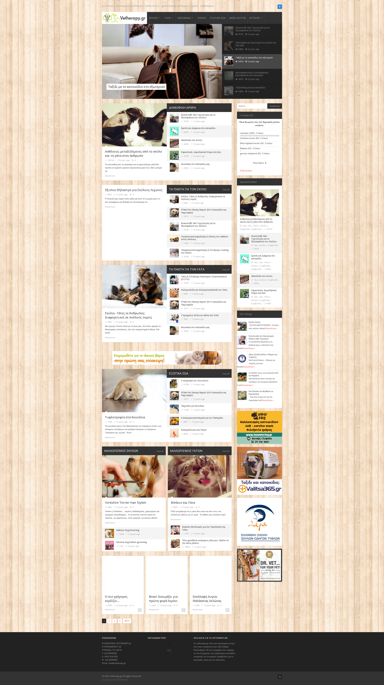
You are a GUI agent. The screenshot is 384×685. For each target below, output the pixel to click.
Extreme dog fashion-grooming (131, 542)
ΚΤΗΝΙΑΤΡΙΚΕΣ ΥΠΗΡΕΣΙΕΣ (129, 6)
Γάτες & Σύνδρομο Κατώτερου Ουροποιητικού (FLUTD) (204, 278)
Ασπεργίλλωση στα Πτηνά (193, 429)
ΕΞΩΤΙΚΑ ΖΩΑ (218, 18)
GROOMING (184, 18)
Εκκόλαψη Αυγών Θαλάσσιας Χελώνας (207, 599)
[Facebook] (280, 6)
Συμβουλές (245, 229)
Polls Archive (246, 170)
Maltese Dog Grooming (127, 530)
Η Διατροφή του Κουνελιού (194, 380)
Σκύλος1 (264, 225)
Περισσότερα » (271, 328)
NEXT (127, 621)
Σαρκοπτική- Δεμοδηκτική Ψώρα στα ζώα (201, 152)
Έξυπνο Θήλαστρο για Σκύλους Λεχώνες (134, 190)
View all (225, 189)
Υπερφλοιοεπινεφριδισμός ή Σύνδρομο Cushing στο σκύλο (204, 251)
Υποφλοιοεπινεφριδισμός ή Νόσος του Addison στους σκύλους (204, 238)
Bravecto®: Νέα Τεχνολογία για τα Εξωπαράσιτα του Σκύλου (198, 116)
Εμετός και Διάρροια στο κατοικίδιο (198, 128)
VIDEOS (202, 18)
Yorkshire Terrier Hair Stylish (125, 503)
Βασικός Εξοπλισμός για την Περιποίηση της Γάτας (203, 528)
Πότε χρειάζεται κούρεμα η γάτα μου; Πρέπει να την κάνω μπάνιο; (205, 541)
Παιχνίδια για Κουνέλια (192, 405)
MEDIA (195, 6)
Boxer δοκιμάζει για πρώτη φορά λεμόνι (163, 599)
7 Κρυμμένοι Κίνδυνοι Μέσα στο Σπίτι (200, 315)
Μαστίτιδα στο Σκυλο (191, 140)
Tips (245, 225)
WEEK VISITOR (237, 18)
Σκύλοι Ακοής (254, 322)
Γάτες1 (256, 225)
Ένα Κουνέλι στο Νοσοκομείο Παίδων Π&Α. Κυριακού (261, 337)
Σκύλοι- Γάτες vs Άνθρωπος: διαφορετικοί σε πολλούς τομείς (203, 197)
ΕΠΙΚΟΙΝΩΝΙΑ (207, 6)
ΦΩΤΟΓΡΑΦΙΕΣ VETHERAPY (175, 6)
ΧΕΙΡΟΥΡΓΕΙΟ (152, 6)
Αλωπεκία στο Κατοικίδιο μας (195, 164)
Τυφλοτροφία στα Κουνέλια (125, 417)
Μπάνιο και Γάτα (183, 503)
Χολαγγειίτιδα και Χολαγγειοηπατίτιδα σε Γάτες (204, 289)
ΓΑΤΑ (168, 18)
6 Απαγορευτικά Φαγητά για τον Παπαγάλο (202, 417)
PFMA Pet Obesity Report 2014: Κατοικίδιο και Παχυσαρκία (203, 211)
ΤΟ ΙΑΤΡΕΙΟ (108, 6)
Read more (110, 175)
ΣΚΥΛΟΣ (153, 18)
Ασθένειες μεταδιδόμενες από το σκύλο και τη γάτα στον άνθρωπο (133, 153)
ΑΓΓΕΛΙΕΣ (254, 18)
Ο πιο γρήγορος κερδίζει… (116, 599)
